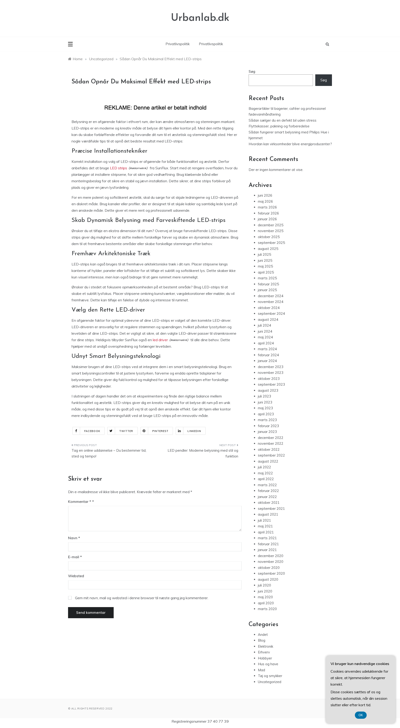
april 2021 (266, 532)
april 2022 (266, 479)
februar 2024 (268, 355)
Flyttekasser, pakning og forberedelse (279, 126)
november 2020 (270, 561)
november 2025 (270, 231)
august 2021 (268, 514)
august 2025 (268, 248)
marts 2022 (267, 485)
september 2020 (271, 573)
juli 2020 (264, 585)
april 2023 (266, 414)
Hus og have (268, 664)
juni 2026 (265, 195)
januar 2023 (267, 431)
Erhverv (264, 652)
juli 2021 (264, 520)
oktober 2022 (269, 449)
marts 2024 (267, 349)
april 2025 (266, 272)
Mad (261, 670)
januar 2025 (267, 290)
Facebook (92, 431)
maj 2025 (265, 266)
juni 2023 (265, 402)
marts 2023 (267, 420)
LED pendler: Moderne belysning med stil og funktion (203, 453)
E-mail (75, 557)
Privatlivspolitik (178, 44)
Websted (76, 576)
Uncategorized (269, 682)
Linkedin (194, 431)
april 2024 (266, 343)
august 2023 (268, 390)
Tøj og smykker (270, 676)
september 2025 (271, 242)
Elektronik (265, 646)
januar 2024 (267, 361)
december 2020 (270, 556)
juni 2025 (265, 260)
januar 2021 (267, 550)
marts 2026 (267, 207)
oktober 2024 (269, 308)
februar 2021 (268, 544)
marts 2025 (267, 278)
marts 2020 (267, 609)
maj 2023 (265, 408)
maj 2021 (265, 526)
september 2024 (271, 313)
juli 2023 (264, 396)
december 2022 (270, 437)
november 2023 (270, 372)
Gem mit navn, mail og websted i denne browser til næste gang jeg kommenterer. (141, 598)
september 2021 (271, 508)
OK (361, 715)
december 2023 (270, 367)
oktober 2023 (269, 378)
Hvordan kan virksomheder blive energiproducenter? (290, 144)
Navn (74, 538)
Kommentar (79, 501)
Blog (261, 640)
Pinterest (160, 431)
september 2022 (271, 455)
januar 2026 (267, 219)
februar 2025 (268, 284)
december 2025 (270, 225)
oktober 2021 (269, 502)
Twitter (126, 431)
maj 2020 (265, 597)
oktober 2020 (269, 567)
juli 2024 (264, 325)
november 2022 (270, 443)
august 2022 (268, 461)
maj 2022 (265, 473)
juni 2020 (265, 591)
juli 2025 (264, 254)
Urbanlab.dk (200, 18)
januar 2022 (267, 497)
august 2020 (268, 579)
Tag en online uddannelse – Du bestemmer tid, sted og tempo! (109, 453)
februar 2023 (268, 426)
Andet (263, 634)
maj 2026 (265, 201)
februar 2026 (268, 213)
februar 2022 (268, 490)
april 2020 (266, 603)
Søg (252, 71)
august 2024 (268, 319)
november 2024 (270, 301)
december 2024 (270, 296)
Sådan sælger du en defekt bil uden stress (282, 120)
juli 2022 (264, 467)
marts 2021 (267, 538)
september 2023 (271, 384)
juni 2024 (265, 331)
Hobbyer (265, 658)
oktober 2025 (269, 237)
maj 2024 (265, 337)
